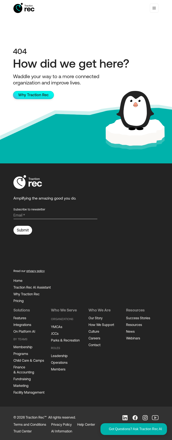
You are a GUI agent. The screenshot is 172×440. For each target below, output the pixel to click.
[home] (23, 8)
